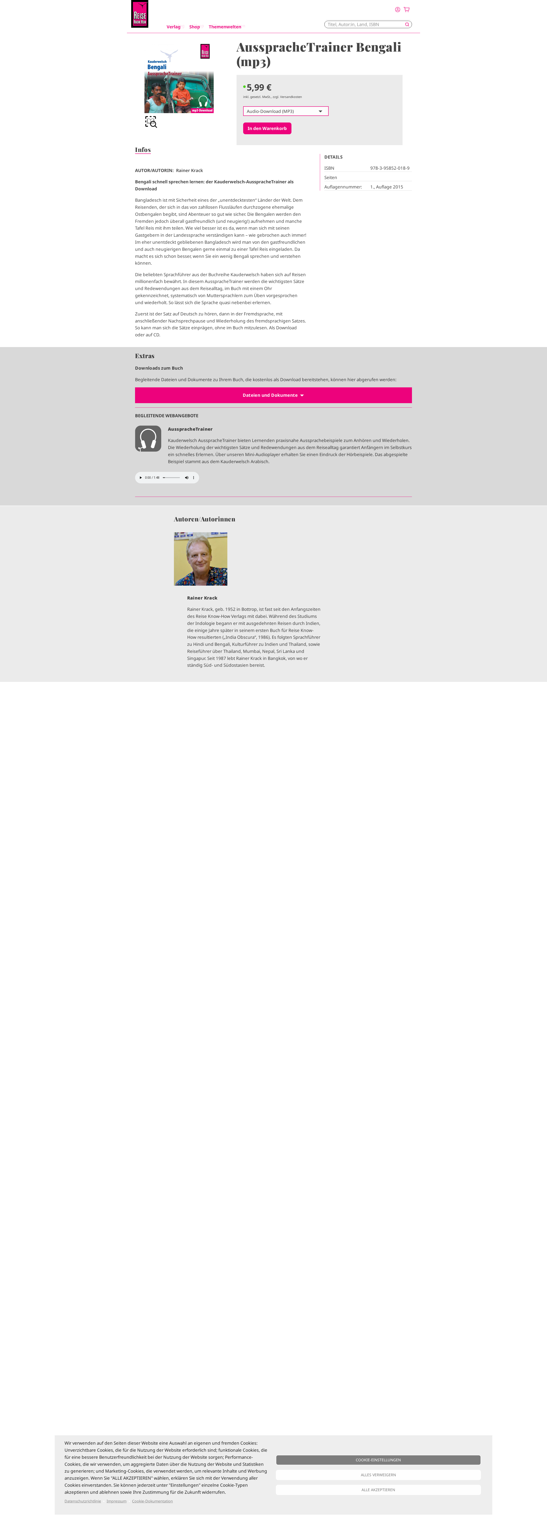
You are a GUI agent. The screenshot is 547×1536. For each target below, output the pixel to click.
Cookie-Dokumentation (152, 1501)
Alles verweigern (378, 1474)
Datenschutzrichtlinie (83, 1501)
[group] (179, 86)
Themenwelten (225, 27)
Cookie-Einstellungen (378, 1459)
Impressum (116, 1501)
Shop (194, 27)
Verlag (174, 27)
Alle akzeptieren (378, 1489)
